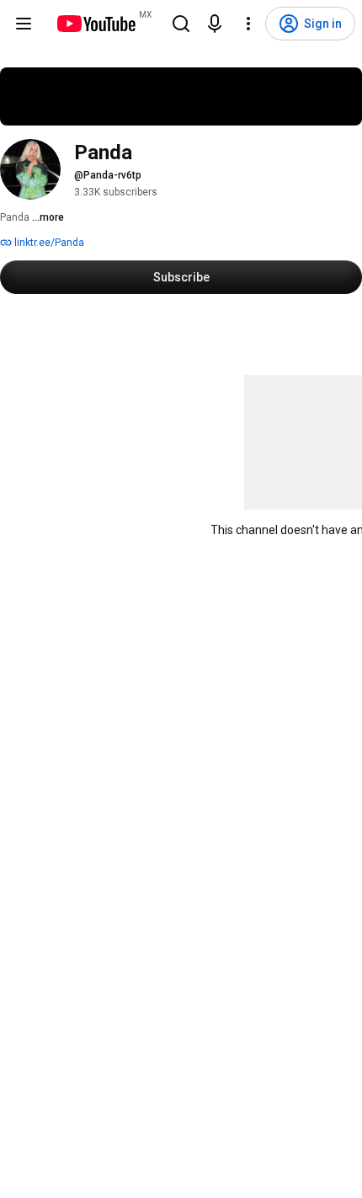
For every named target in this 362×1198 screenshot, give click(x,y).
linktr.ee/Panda (48, 243)
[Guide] (23, 23)
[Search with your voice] (215, 23)
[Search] (181, 23)
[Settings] (248, 23)
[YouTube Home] (95, 23)
